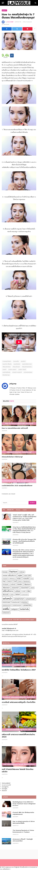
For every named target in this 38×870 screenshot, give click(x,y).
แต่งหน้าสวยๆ (30, 599)
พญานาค (4, 791)
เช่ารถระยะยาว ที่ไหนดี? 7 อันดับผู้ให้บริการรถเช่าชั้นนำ (23, 840)
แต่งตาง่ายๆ (25, 594)
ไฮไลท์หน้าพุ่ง (6, 375)
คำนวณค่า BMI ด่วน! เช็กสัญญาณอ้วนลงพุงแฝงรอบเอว (23, 813)
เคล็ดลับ (17, 591)
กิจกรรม (18, 510)
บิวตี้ (15, 581)
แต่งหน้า (7, 599)
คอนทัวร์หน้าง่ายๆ (27, 364)
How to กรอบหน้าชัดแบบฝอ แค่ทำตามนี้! (15, 428)
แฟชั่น (6, 609)
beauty (5, 572)
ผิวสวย (20, 581)
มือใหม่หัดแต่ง (27, 581)
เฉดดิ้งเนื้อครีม (6, 372)
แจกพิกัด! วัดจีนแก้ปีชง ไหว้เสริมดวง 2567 (19, 670)
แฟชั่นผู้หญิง (14, 609)
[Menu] (3, 3)
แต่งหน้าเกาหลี (15, 602)
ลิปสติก (19, 584)
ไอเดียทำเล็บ (24, 609)
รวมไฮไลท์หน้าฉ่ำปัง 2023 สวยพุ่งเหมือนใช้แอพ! (17, 486)
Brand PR (10, 510)
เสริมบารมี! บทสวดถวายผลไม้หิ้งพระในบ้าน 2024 (18, 735)
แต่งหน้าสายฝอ (6, 602)
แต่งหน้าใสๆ (27, 605)
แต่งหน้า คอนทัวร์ (17, 372)
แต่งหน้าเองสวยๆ (17, 605)
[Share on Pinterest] (27, 29)
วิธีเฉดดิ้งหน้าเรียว (27, 367)
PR (4, 510)
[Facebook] (12, 55)
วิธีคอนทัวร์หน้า (7, 367)
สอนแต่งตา (15, 588)
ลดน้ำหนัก (12, 584)
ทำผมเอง (10, 581)
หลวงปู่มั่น (4, 789)
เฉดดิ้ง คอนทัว (12, 369)
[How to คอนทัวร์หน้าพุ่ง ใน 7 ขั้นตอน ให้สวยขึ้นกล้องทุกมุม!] (19, 41)
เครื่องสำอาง (8, 591)
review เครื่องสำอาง (9, 575)
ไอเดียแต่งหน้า (6, 613)
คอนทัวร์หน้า (17, 364)
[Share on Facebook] (7, 29)
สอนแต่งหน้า (25, 588)
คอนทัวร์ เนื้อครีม (7, 364)
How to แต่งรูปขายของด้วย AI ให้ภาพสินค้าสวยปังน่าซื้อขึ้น (24, 822)
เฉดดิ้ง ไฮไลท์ (22, 369)
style (20, 575)
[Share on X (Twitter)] (17, 29)
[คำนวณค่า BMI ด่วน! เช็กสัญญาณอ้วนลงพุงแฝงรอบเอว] (6, 814)
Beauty (4, 10)
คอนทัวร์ (23, 361)
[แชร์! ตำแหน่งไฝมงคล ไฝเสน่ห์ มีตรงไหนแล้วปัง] (19, 756)
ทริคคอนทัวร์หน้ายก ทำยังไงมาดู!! (12, 457)
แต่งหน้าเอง (24, 602)
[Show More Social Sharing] (34, 29)
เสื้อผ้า (28, 591)
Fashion (13, 571)
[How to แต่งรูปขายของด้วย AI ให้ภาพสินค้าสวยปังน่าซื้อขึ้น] (6, 823)
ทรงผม (19, 579)
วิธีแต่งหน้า (6, 587)
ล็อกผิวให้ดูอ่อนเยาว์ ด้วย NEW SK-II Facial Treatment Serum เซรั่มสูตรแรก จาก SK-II (24, 803)
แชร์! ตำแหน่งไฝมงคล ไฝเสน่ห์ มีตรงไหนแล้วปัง (17, 770)
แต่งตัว (12, 594)
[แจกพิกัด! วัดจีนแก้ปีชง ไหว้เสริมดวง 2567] (19, 657)
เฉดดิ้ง (4, 369)
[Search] (35, 3)
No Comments (28, 22)
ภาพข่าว (25, 510)
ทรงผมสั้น (26, 579)
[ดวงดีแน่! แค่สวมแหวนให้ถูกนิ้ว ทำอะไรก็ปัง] (19, 689)
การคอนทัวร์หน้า (7, 361)
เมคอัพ (23, 591)
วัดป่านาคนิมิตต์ (6, 783)
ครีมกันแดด (12, 579)
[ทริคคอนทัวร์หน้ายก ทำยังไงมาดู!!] (19, 444)
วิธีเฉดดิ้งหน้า (16, 367)
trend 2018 (27, 576)
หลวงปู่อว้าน (5, 787)
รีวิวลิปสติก (5, 584)
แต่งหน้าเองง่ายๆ (7, 605)
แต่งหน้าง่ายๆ (19, 599)
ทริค (32, 578)
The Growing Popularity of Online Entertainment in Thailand (23, 831)
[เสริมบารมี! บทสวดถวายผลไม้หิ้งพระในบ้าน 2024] (19, 722)
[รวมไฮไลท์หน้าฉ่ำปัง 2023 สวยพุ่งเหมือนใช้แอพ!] (19, 473)
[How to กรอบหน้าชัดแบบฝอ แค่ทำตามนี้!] (19, 415)
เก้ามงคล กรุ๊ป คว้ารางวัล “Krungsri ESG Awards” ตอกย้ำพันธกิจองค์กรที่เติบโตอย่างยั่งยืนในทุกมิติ (24, 541)
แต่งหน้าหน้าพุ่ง (28, 372)
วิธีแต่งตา (27, 584)
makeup (22, 572)
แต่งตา (18, 594)
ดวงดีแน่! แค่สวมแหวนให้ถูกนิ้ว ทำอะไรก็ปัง (18, 702)
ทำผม (4, 581)
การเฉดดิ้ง (16, 361)
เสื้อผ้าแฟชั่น (5, 594)
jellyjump (10, 22)
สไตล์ (32, 588)
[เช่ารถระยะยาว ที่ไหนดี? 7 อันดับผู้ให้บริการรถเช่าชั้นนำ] (6, 841)
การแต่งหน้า (5, 578)
